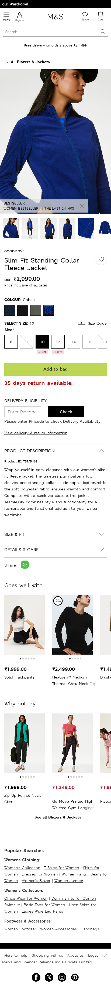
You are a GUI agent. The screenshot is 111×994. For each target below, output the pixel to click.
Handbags (90, 929)
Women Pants (74, 874)
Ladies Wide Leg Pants (42, 911)
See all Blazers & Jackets (57, 817)
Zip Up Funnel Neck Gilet (22, 798)
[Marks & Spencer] (55, 20)
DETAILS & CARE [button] (21, 549)
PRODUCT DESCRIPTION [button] (29, 451)
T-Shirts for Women (61, 867)
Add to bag (55, 369)
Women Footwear (20, 929)
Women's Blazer (36, 880)
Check (66, 412)
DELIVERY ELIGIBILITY (25, 401)
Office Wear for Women (25, 898)
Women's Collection (22, 867)
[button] (20, 658)
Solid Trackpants (19, 677)
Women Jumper (68, 880)
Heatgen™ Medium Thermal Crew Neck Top (74, 680)
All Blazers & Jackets (30, 61)
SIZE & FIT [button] (14, 534)
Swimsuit (12, 904)
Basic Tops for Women (44, 904)
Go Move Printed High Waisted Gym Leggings (73, 804)
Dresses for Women (40, 874)
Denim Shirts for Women (73, 898)
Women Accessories (58, 929)
